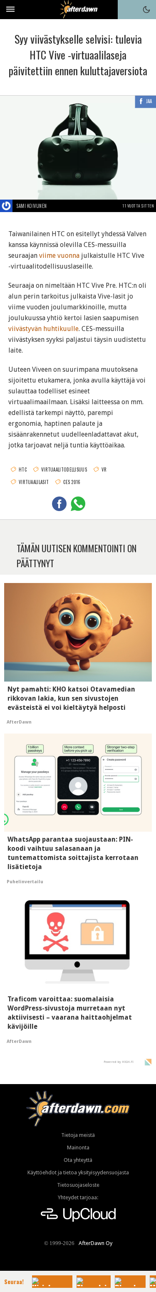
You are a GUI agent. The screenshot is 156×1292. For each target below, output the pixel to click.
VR (104, 469)
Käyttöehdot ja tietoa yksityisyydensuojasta (78, 1172)
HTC (23, 469)
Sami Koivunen (32, 206)
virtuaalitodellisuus (64, 469)
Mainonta (78, 1147)
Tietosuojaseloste (78, 1185)
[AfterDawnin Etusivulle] (78, 9)
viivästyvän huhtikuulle (43, 329)
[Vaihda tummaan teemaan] (146, 9)
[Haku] (127, 9)
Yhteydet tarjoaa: (78, 1197)
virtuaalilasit (34, 482)
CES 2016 (71, 482)
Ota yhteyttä (78, 1160)
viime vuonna (59, 255)
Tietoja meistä (78, 1135)
